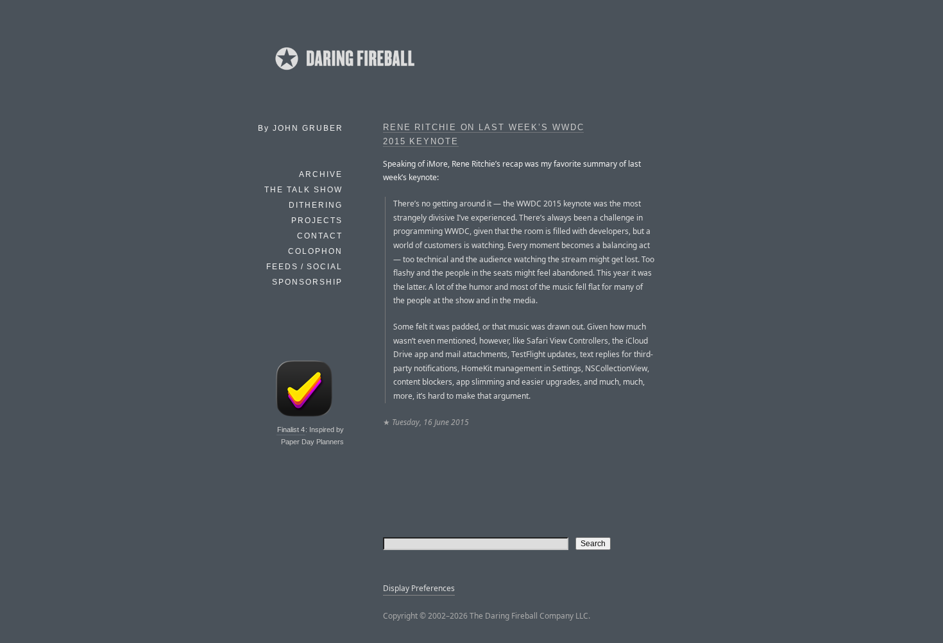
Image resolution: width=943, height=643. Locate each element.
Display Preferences (419, 588)
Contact (320, 235)
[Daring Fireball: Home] (344, 74)
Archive (321, 174)
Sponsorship (307, 282)
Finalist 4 (291, 429)
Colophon (315, 251)
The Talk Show (303, 189)
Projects (317, 220)
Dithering (316, 205)
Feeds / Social (304, 266)
